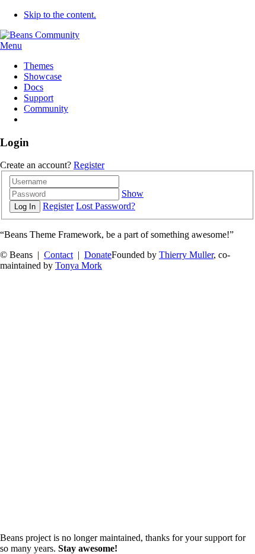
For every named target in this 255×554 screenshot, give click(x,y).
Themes (38, 66)
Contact (58, 255)
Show (133, 193)
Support (38, 98)
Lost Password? (105, 206)
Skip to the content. (60, 15)
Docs (33, 87)
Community (46, 108)
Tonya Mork (78, 265)
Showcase (43, 76)
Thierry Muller (186, 255)
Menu (11, 45)
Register (89, 165)
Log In (25, 206)
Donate (97, 255)
